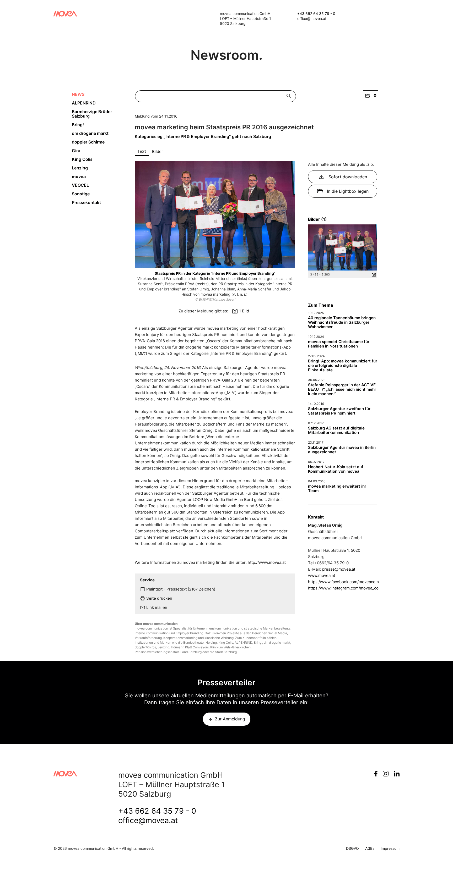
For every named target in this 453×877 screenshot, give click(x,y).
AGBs (369, 848)
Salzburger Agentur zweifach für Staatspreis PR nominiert (339, 411)
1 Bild (244, 310)
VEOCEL (80, 185)
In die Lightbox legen (343, 191)
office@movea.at (311, 18)
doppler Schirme (88, 142)
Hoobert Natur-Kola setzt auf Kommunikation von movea (335, 469)
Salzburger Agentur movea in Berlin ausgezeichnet (342, 449)
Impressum (390, 848)
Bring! (78, 124)
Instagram (386, 773)
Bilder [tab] (157, 151)
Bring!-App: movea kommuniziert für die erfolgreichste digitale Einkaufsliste (342, 365)
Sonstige (81, 193)
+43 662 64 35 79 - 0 (316, 13)
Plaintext (154, 589)
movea (79, 176)
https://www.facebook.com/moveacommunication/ (354, 581)
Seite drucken (159, 598)
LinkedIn (397, 773)
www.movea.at (321, 575)
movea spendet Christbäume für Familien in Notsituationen (338, 344)
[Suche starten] (290, 96)
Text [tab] (141, 151)
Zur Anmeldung (230, 718)
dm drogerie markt (90, 133)
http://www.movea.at (267, 562)
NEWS (78, 94)
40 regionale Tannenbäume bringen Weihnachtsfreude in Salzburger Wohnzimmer (342, 322)
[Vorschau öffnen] (215, 214)
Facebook (376, 773)
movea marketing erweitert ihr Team (337, 488)
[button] (370, 95)
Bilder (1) (317, 219)
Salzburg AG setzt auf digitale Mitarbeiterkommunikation (336, 430)
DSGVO (352, 848)
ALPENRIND (84, 103)
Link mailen (156, 607)
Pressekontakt (86, 202)
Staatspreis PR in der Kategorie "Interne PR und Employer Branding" (215, 273)
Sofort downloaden (342, 176)
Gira (76, 150)
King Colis (82, 159)
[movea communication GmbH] (65, 13)
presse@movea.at (338, 569)
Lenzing (80, 167)
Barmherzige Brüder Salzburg (92, 114)
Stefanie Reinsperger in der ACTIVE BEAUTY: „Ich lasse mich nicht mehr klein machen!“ (342, 389)
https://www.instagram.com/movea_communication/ (356, 588)
